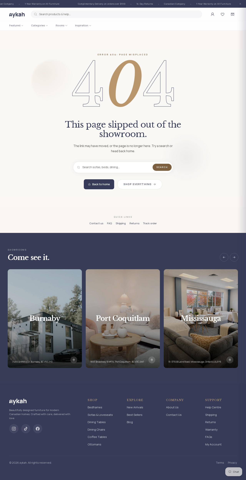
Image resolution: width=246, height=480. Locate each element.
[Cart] (232, 14)
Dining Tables (97, 422)
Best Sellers (134, 415)
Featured (14, 25)
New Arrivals (135, 407)
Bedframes (95, 407)
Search (162, 167)
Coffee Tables (97, 437)
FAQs (208, 437)
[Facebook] (37, 428)
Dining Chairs (96, 430)
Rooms (60, 25)
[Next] (234, 257)
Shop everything (138, 184)
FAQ (109, 223)
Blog (130, 422)
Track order (150, 223)
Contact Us (174, 415)
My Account (213, 444)
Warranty (211, 430)
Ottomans (94, 444)
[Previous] (224, 257)
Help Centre (213, 407)
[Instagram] (13, 428)
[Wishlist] (222, 14)
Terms (220, 462)
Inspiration (81, 25)
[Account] (212, 14)
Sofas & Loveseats (100, 415)
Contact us (96, 223)
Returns (134, 223)
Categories (38, 25)
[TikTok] (25, 428)
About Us (172, 407)
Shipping (121, 223)
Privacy (232, 462)
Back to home (101, 184)
